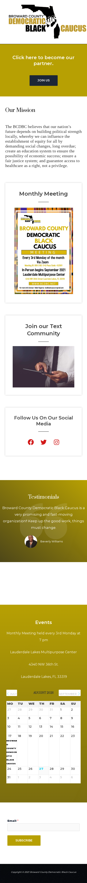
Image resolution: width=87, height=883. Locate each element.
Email (12, 820)
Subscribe (24, 840)
